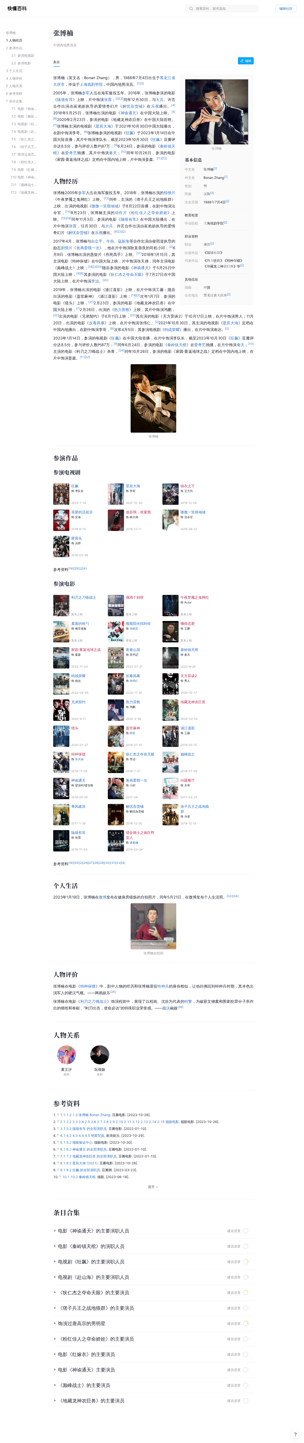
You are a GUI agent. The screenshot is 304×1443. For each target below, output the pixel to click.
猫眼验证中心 (82, 1142)
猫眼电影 (172, 1122)
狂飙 (129, 132)
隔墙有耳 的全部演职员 (89, 1129)
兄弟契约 (78, 702)
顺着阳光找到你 (138, 623)
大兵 (160, 99)
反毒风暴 (96, 322)
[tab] (56, 62)
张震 (108, 99)
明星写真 (97, 1135)
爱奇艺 (71, 152)
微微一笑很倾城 (104, 206)
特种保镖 (78, 754)
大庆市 (59, 84)
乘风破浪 (78, 806)
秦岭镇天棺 (176, 344)
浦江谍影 (187, 728)
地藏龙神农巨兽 (192, 702)
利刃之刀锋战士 (83, 597)
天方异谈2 (188, 676)
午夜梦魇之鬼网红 (194, 597)
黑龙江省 (167, 77)
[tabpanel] (153, 542)
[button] (153, 1230)
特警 (188, 1001)
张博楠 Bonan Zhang (94, 1115)
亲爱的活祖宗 (82, 512)
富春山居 (133, 649)
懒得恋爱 (187, 623)
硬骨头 (76, 538)
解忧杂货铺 (133, 106)
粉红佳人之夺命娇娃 (149, 212)
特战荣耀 (172, 329)
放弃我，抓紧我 (138, 512)
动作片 (121, 212)
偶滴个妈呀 (135, 597)
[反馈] (295, 1434)
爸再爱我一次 (88, 247)
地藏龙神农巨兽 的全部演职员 (94, 1156)
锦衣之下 (187, 486)
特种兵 (163, 986)
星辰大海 (103, 126)
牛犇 (110, 241)
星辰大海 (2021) (85, 1163)
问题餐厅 (187, 780)
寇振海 (123, 241)
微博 (102, 897)
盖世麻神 (133, 728)
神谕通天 (128, 112)
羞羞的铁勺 (80, 623)
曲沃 (166, 1008)
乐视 (155, 106)
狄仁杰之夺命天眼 (126, 274)
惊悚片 (169, 192)
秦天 (113, 152)
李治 (95, 281)
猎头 (74, 728)
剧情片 (67, 247)
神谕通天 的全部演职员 (89, 1149)
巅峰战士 (187, 754)
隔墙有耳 (65, 99)
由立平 (96, 241)
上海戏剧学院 (91, 84)
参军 (86, 93)
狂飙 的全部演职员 (86, 1170)
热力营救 (121, 309)
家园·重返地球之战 (86, 649)
